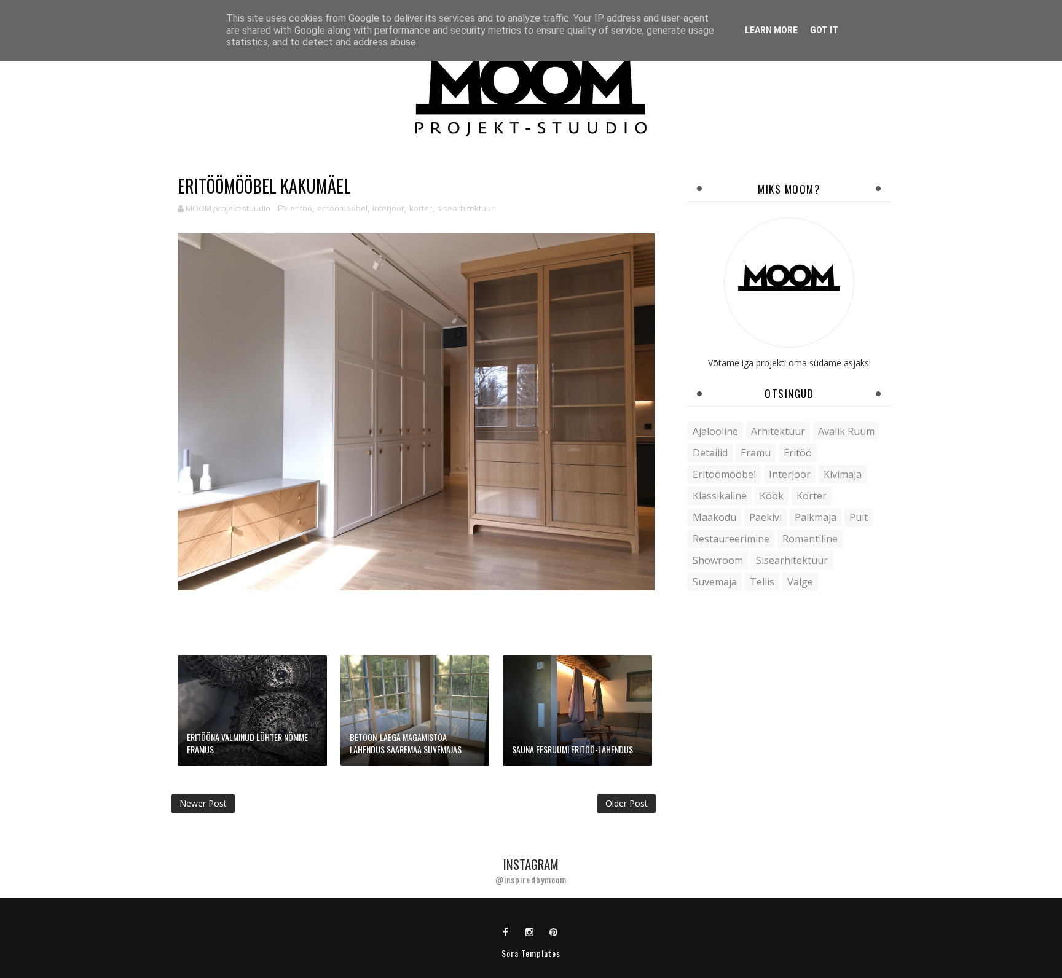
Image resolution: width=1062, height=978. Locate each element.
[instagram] (530, 931)
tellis (762, 582)
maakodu (714, 517)
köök (772, 496)
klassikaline (720, 496)
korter (420, 208)
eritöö (301, 208)
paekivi (765, 517)
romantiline (810, 539)
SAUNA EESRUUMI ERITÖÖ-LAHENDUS (572, 749)
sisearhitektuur (465, 208)
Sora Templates (531, 953)
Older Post (626, 803)
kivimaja (843, 474)
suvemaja (715, 582)
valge (800, 582)
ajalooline (715, 431)
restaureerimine (731, 539)
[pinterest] (554, 931)
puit (858, 517)
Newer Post (203, 803)
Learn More (771, 30)
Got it (824, 30)
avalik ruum (846, 431)
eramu (756, 453)
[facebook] (506, 931)
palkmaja (815, 517)
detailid (710, 453)
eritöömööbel (342, 208)
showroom (718, 560)
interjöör (388, 208)
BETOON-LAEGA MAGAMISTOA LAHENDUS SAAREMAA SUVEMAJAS (406, 743)
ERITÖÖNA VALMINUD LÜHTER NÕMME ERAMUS (247, 743)
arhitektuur (778, 431)
